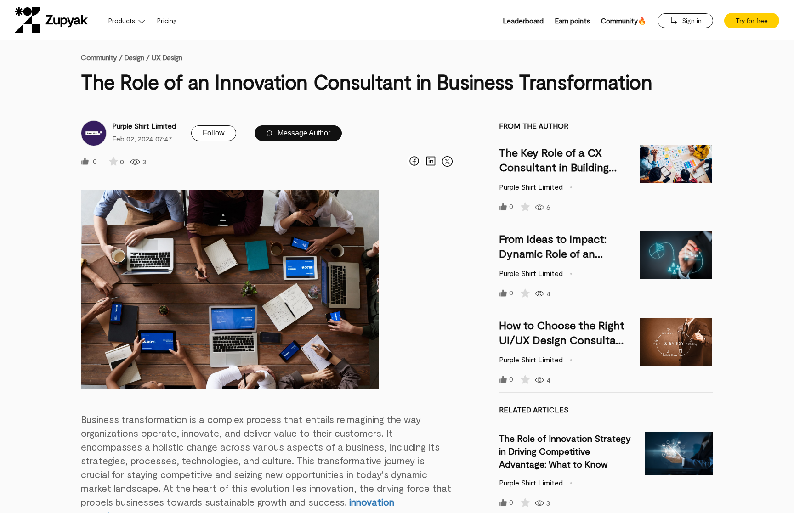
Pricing (167, 20)
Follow (214, 133)
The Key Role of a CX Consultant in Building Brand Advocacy (554, 167)
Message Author (303, 133)
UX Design (166, 57)
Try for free (752, 20)
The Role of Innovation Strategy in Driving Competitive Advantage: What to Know (565, 451)
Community (101, 57)
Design (134, 57)
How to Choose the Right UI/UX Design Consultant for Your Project (563, 339)
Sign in (691, 20)
